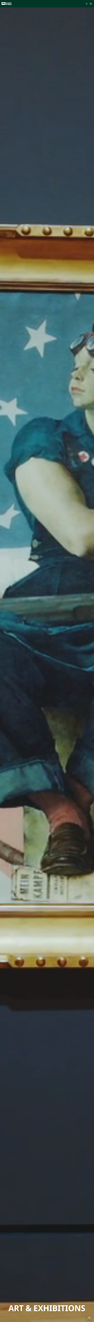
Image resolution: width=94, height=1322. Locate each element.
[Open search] (86, 3)
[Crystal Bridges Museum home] (42, 3)
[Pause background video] (89, 1317)
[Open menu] (91, 3)
